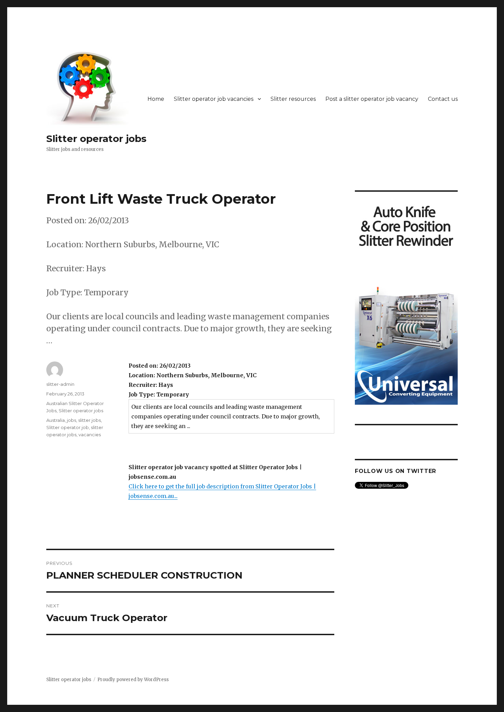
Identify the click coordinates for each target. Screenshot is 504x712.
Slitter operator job (67, 427)
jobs (71, 420)
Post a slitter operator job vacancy (371, 99)
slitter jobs (89, 420)
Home (155, 99)
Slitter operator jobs (96, 138)
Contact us (443, 99)
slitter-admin (60, 384)
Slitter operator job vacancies (213, 99)
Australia (55, 420)
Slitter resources (293, 99)
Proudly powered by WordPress (133, 680)
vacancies (90, 434)
